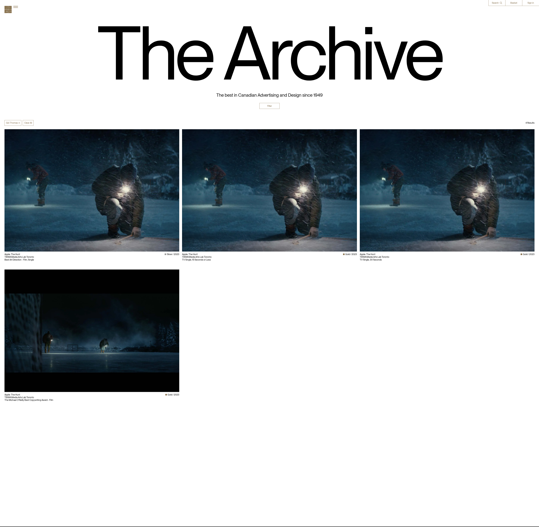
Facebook (364, 452)
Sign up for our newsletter (372, 460)
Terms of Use (277, 454)
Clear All (28, 122)
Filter (269, 105)
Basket (513, 3)
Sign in (530, 3)
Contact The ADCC (280, 452)
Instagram (364, 446)
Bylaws (274, 446)
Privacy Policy (277, 449)
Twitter (363, 454)
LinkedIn (364, 449)
